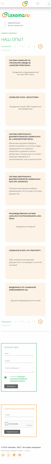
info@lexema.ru (38, 4)
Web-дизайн (5, 451)
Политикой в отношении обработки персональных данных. (18, 379)
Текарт (27, 451)
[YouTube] (20, 455)
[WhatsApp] (8, 455)
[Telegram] (14, 455)
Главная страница (8, 33)
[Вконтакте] (3, 455)
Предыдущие (6, 46)
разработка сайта (16, 451)
